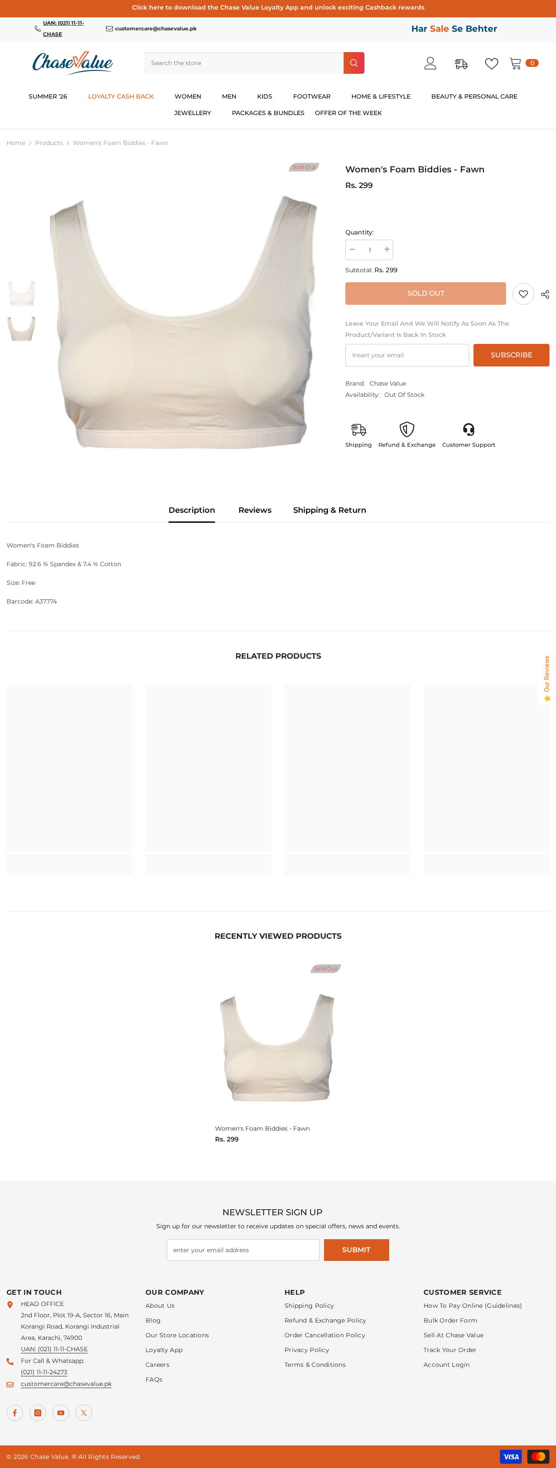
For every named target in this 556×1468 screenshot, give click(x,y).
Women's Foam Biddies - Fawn (262, 1128)
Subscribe (512, 355)
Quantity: (359, 232)
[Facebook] (15, 1413)
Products (49, 143)
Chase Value (388, 383)
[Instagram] (38, 1413)
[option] (184, 311)
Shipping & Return (329, 510)
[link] (523, 294)
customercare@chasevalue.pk (66, 1384)
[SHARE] (541, 294)
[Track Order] (466, 62)
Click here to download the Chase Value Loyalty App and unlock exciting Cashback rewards (278, 7)
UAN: (29, 1349)
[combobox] (242, 63)
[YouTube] (61, 1413)
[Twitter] (84, 1413)
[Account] (435, 63)
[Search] (253, 63)
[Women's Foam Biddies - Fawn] (278, 1043)
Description (192, 510)
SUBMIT (356, 1250)
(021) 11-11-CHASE (63, 1349)
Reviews (254, 510)
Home (16, 143)
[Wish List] (496, 62)
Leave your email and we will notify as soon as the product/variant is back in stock (427, 329)
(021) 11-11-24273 (44, 1372)
